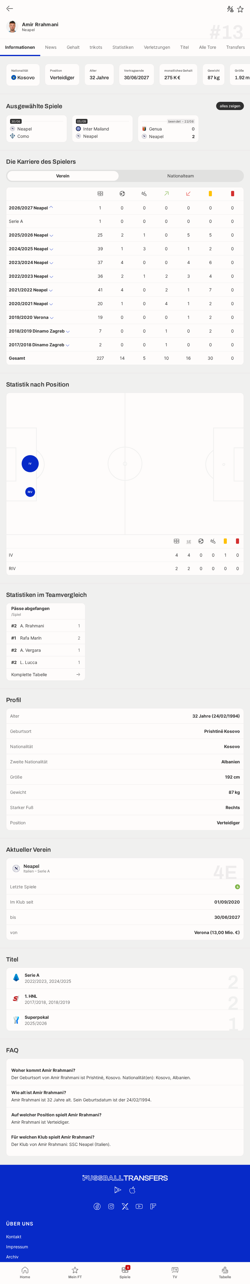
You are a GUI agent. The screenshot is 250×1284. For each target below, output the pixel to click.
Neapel (28, 29)
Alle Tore (207, 47)
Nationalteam (180, 175)
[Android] (118, 1189)
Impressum (17, 1246)
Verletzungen (157, 47)
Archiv (12, 1256)
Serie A (16, 221)
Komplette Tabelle (29, 674)
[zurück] (9, 9)
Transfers (235, 47)
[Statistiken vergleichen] (230, 9)
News (50, 47)
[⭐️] (240, 9)
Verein (63, 175)
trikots (96, 47)
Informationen (20, 47)
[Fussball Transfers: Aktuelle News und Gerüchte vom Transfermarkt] (125, 1178)
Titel (184, 47)
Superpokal (37, 1017)
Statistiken (123, 47)
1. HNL (31, 996)
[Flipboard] (153, 1206)
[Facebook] (97, 1206)
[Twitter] (125, 1206)
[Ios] (132, 1189)
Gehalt (73, 47)
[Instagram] (111, 1206)
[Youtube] (139, 1206)
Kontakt (13, 1236)
